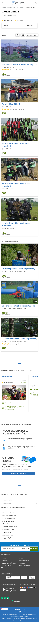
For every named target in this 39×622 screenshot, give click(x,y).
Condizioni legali (6, 565)
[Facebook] (16, 612)
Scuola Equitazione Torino (9, 515)
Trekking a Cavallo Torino (8, 513)
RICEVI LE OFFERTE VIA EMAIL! (19, 545)
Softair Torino (5, 524)
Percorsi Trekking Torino (8, 518)
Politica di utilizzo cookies (8, 568)
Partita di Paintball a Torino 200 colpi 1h (19, 64)
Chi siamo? (4, 558)
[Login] (36, 3)
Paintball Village (7, 376)
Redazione (22, 563)
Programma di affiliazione (9, 563)
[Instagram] (24, 612)
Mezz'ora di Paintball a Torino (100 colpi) (19, 339)
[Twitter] (20, 612)
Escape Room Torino (7, 535)
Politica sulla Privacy (25, 565)
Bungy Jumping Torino (8, 538)
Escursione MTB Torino (8, 529)
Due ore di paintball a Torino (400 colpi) (19, 306)
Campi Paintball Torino (8, 521)
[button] (36, 370)
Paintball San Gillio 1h (11, 104)
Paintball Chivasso (7, 503)
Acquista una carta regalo (19, 473)
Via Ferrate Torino (6, 532)
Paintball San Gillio (7, 500)
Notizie (21, 558)
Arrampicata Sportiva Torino (9, 526)
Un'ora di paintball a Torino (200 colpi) (18, 268)
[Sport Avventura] (18, 2)
